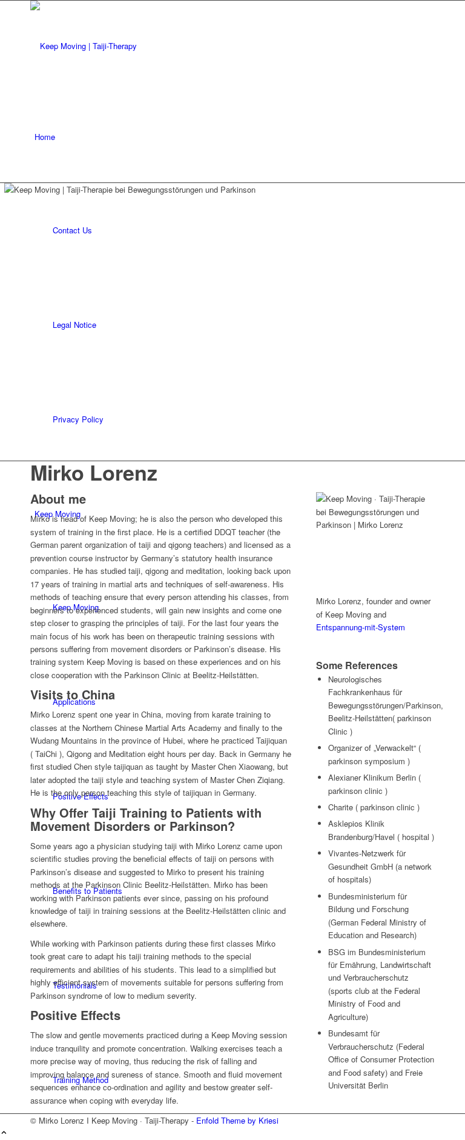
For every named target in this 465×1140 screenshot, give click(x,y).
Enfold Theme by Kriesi (237, 1120)
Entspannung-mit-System (360, 627)
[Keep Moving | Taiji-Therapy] (121, 46)
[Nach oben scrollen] (4, 1133)
